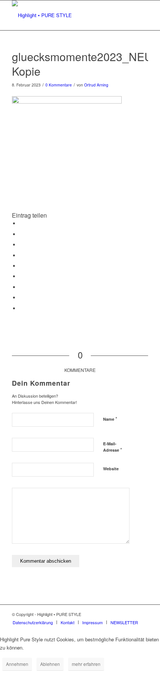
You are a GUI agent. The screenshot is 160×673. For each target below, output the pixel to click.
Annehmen (17, 664)
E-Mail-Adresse (112, 447)
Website (111, 468)
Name (110, 418)
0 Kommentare (58, 85)
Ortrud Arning (96, 85)
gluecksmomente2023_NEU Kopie (82, 63)
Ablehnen (50, 664)
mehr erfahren (86, 664)
